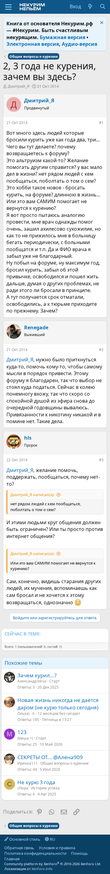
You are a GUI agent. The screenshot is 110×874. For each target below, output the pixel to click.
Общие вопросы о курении (64, 763)
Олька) (23, 713)
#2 (101, 349)
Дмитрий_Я (18, 86)
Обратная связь (19, 847)
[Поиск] (102, 6)
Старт (54, 681)
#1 (101, 122)
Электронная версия (32, 44)
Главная (12, 858)
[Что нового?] (90, 6)
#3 (101, 460)
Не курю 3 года (36, 782)
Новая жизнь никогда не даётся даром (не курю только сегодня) (58, 704)
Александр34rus (31, 681)
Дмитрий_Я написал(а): (32, 494)
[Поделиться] (95, 124)
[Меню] (8, 7)
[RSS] (24, 858)
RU (52, 839)
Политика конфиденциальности (35, 853)
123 (22, 732)
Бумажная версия (62, 37)
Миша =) (25, 738)
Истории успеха (45, 788)
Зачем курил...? (37, 675)
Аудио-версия (79, 44)
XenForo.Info (42, 868)
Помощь (79, 853)
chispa (22, 788)
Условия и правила (57, 847)
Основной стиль (24, 839)
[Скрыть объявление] (101, 23)
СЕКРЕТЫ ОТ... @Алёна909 (50, 757)
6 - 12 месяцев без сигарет (56, 713)
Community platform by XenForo (52, 863)
